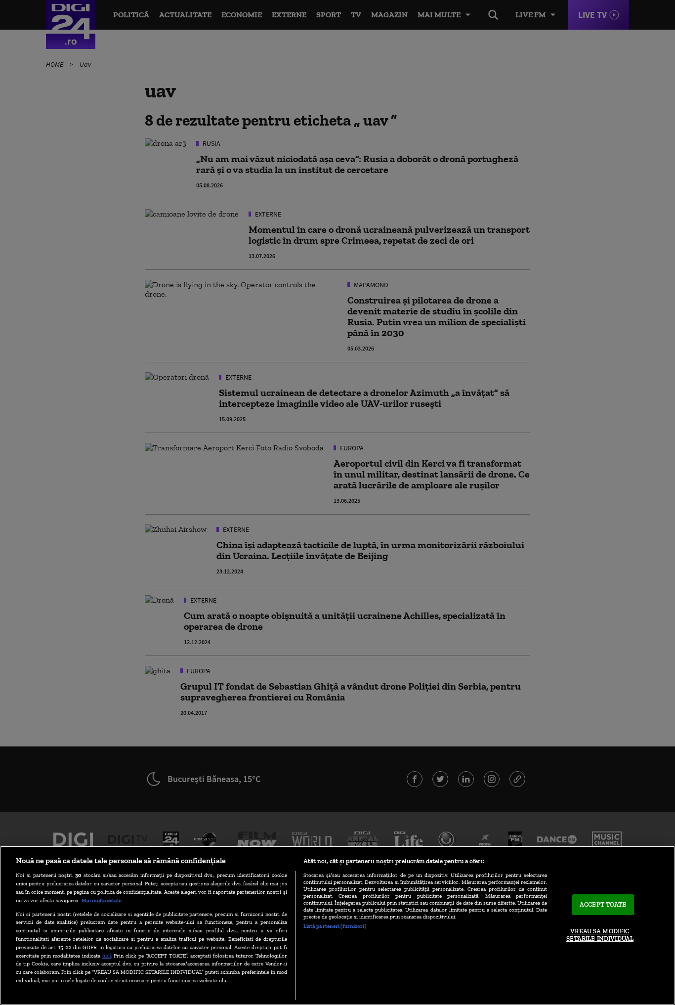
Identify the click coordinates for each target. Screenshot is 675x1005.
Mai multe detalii (102, 900)
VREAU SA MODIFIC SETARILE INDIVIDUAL (599, 935)
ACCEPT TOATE (603, 904)
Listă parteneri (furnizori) (334, 925)
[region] (337, 925)
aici (106, 955)
